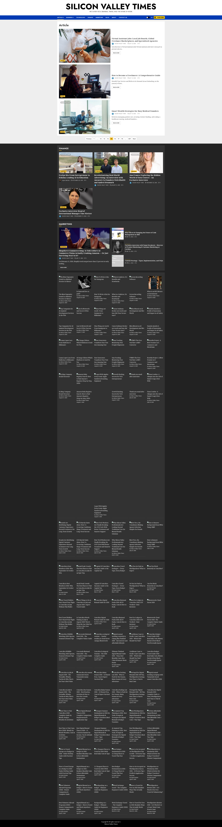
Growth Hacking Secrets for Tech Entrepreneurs (117, 394)
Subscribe (160, 17)
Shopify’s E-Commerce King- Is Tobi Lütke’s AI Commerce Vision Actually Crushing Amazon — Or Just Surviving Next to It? (83, 253)
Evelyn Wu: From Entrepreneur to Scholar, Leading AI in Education (74, 176)
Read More (116, 53)
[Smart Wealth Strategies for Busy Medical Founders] (84, 117)
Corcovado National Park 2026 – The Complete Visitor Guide (84, 653)
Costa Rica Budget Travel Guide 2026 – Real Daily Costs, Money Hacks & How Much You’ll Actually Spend (155, 655)
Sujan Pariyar (66, 180)
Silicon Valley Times (111, 6)
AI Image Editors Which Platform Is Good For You (84, 360)
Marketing (99, 17)
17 (118, 139)
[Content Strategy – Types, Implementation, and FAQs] (118, 261)
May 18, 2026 (129, 237)
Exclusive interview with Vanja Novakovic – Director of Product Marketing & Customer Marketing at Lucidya (144, 247)
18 (122, 139)
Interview (63, 171)
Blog (107, 17)
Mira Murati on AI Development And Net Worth (136, 328)
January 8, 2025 (115, 185)
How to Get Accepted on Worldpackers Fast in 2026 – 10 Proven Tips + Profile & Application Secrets (137, 771)
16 (115, 139)
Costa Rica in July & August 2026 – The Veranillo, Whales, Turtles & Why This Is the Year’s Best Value (66, 694)
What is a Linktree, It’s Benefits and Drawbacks (119, 296)
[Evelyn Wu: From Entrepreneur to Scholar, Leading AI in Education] (76, 162)
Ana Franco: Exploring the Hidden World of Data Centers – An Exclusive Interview (144, 177)
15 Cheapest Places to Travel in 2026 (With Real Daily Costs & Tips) (102, 769)
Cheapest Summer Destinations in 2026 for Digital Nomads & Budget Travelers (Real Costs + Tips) (102, 732)
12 (100, 139)
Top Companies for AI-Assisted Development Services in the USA (66, 328)
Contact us (123, 17)
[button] (152, 17)
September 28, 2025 (77, 180)
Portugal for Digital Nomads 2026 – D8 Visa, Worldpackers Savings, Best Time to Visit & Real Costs (137, 694)
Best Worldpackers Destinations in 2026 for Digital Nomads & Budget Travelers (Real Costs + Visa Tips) (137, 732)
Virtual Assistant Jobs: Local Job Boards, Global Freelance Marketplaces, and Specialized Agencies (135, 39)
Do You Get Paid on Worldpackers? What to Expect (137, 586)
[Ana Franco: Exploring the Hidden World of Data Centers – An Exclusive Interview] (146, 162)
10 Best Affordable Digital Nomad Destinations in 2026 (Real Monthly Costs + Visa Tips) (154, 732)
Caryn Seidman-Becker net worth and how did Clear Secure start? (119, 328)
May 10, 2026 (129, 251)
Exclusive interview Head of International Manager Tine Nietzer (75, 212)
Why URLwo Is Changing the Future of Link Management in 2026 (140, 233)
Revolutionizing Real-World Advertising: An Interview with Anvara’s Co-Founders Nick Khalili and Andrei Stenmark (109, 179)
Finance (90, 17)
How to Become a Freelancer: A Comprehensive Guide (136, 75)
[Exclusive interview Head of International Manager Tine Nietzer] (76, 198)
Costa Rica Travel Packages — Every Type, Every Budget (118, 586)
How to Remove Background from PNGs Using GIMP (155, 542)
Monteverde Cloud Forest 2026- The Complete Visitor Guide (155, 620)
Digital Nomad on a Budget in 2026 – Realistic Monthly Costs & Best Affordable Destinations (84, 771)
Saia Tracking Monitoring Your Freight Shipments (118, 360)
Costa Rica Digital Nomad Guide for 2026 (101, 619)
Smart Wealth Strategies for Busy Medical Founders (135, 111)
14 (108, 139)
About (114, 17)
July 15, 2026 (132, 43)
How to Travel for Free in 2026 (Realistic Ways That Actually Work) (137, 805)
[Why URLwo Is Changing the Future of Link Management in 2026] (118, 234)
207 (129, 139)
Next (134, 139)
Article (59, 17)
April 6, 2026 (130, 263)
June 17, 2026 (79, 258)
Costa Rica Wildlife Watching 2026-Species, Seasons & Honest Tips (67, 653)
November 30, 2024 (152, 182)
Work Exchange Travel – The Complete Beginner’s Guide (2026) (120, 805)
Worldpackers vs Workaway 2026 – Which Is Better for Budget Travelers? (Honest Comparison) (154, 771)
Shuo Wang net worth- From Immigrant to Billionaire (101, 328)
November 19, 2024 (81, 216)
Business (69, 17)
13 (104, 139)
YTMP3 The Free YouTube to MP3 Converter (134, 360)
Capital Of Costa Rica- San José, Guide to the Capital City (101, 586)
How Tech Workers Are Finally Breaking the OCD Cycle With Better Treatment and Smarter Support (102, 544)
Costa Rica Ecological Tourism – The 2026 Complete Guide (101, 653)
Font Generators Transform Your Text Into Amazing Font (101, 360)
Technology (80, 17)
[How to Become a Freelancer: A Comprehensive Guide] (84, 81)
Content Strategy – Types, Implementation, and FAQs (144, 261)
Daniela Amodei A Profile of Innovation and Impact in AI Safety (155, 328)
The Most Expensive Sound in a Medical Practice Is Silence (65, 296)
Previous (88, 139)
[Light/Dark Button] (148, 17)
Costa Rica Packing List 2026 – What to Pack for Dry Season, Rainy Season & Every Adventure (120, 694)
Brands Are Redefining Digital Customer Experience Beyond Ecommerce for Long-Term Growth (66, 544)
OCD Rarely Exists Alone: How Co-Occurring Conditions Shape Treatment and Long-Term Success (84, 544)
